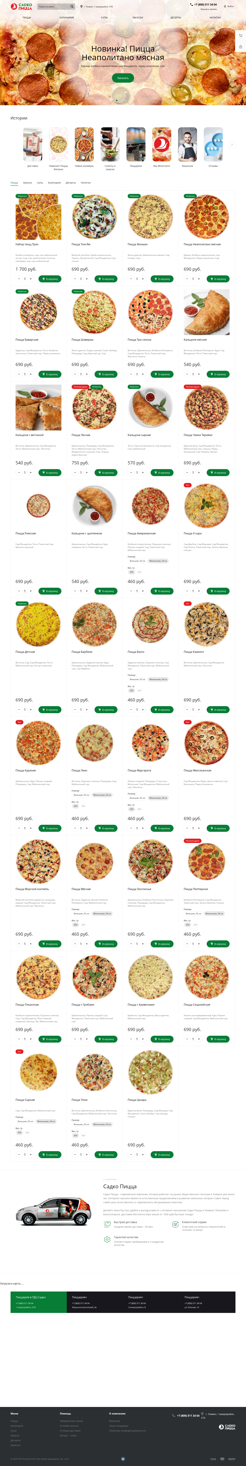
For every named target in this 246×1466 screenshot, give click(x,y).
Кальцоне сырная (139, 435)
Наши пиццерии (118, 1425)
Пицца (14, 182)
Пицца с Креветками (141, 1004)
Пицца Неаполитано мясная (202, 244)
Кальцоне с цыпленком (87, 533)
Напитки (86, 182)
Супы (40, 182)
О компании (117, 1413)
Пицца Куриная (26, 770)
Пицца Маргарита (139, 770)
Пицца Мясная (81, 889)
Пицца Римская (26, 533)
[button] (116, 100)
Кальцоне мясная (195, 339)
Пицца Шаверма (82, 339)
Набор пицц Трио (27, 244)
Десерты (71, 182)
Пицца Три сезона (139, 339)
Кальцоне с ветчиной (30, 435)
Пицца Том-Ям (81, 244)
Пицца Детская (25, 652)
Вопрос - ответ (68, 1435)
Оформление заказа (71, 1421)
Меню (14, 1413)
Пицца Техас (80, 1100)
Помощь (65, 1413)
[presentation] (229, 52)
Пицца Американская (142, 533)
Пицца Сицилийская (197, 1004)
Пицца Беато (136, 652)
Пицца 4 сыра (193, 533)
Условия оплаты (69, 1425)
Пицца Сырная (25, 1100)
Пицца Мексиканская (197, 770)
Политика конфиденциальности (127, 1430)
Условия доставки (70, 1430)
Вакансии (114, 1421)
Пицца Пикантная (27, 1004)
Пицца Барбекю (82, 652)
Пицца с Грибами (83, 1004)
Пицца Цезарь (137, 1100)
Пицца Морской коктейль (32, 889)
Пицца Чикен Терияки (198, 435)
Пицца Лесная (81, 435)
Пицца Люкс (80, 770)
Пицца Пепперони (196, 889)
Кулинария (54, 182)
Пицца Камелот (194, 652)
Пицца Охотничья (139, 889)
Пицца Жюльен (138, 244)
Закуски (27, 182)
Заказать (123, 78)
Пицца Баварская (27, 339)
